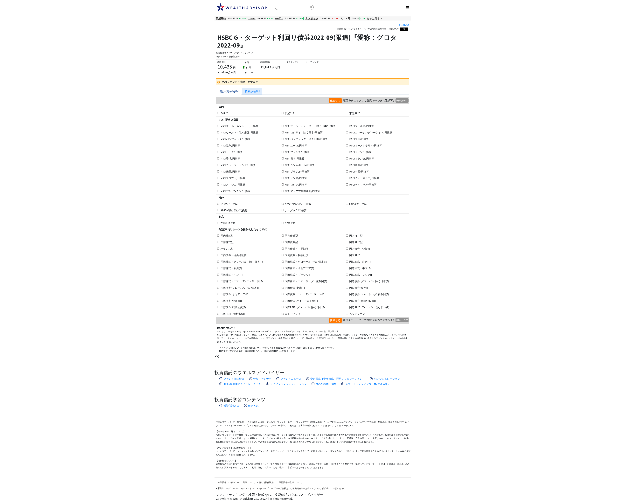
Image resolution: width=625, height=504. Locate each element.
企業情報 (222, 482)
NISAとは (253, 405)
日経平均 (221, 18)
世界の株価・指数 (326, 384)
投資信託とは (231, 405)
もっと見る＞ (374, 18)
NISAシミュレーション (387, 378)
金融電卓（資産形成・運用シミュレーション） (337, 378)
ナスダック (311, 18)
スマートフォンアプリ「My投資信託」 (367, 384)
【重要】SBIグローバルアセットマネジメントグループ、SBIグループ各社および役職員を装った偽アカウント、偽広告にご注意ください (281, 488)
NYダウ (279, 18)
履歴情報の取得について (290, 482)
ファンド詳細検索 (233, 378)
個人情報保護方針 (267, 482)
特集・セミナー (262, 378)
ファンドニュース (290, 378)
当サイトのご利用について (242, 482)
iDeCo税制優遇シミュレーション (242, 384)
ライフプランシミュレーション (288, 384)
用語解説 (404, 25)
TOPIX (252, 18)
